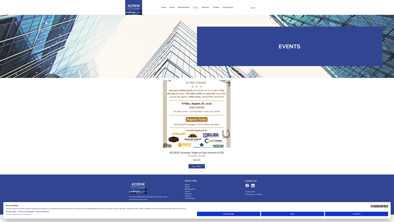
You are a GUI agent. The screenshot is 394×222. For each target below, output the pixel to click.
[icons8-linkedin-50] (253, 185)
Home (187, 184)
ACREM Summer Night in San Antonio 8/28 (197, 152)
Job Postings (190, 198)
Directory (188, 194)
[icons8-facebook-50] (247, 185)
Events (187, 191)
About (187, 187)
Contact (188, 196)
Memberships (190, 189)
